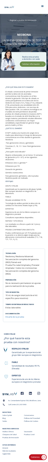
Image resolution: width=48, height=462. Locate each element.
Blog (4, 418)
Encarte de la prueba (14, 316)
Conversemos (29, 415)
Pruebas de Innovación (10, 437)
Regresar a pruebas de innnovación (23, 20)
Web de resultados (9, 451)
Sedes (4, 421)
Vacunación (28, 431)
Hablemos (35, 457)
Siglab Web (6, 454)
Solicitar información (31, 64)
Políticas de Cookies (31, 421)
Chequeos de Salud (9, 434)
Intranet (5, 448)
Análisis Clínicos (8, 431)
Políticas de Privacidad (32, 418)
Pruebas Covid (29, 434)
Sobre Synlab (7, 415)
